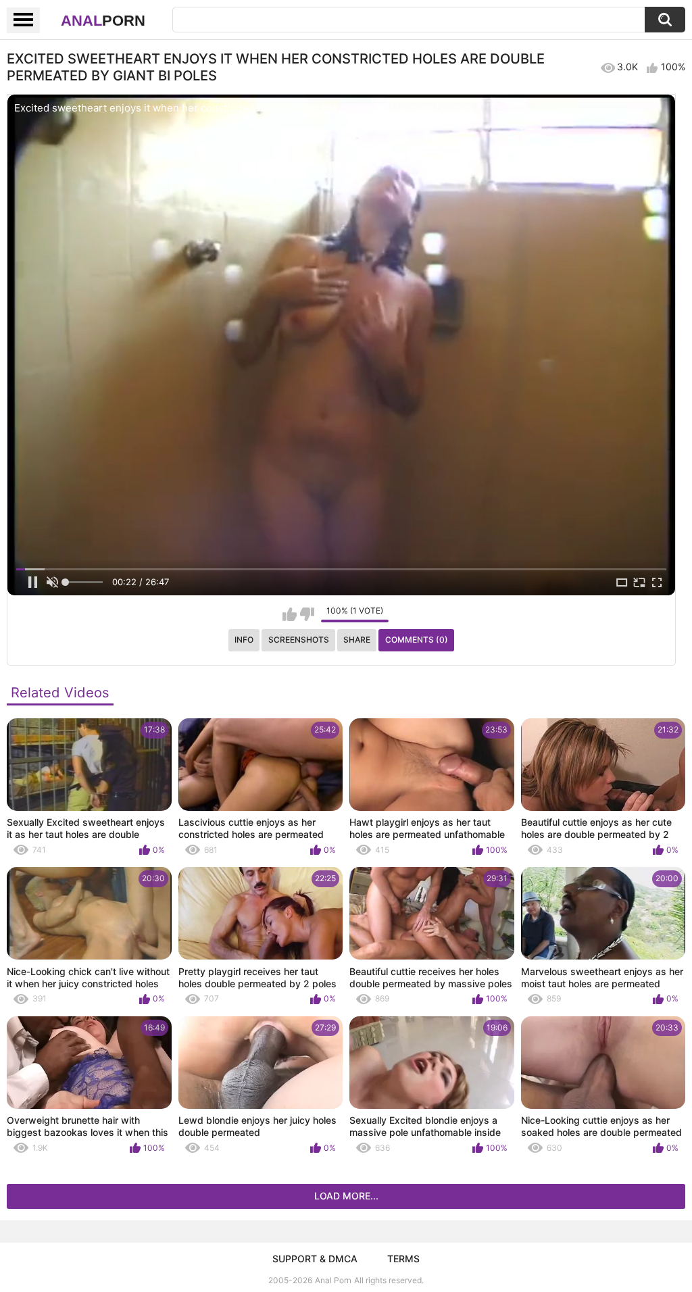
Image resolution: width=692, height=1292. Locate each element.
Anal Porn (333, 1280)
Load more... (346, 1195)
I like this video (289, 614)
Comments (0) (416, 640)
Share (356, 640)
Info (243, 640)
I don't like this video (307, 614)
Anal (103, 20)
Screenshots (298, 640)
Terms (403, 1258)
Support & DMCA (314, 1258)
